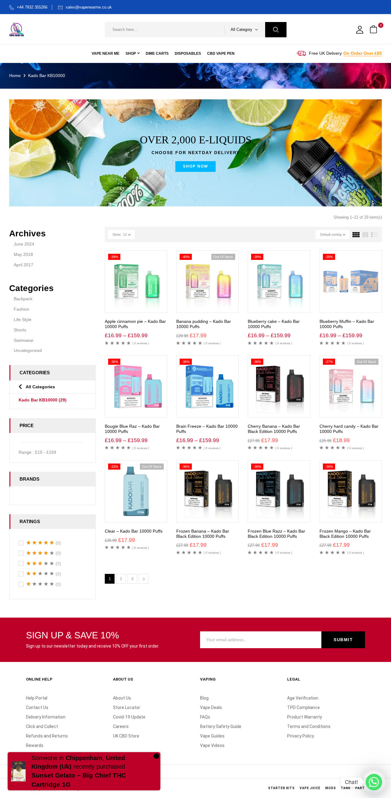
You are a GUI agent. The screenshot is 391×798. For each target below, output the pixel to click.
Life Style (22, 319)
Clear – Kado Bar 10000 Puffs (134, 531)
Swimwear (24, 340)
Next (143, 579)
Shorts (20, 329)
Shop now (195, 166)
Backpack (23, 298)
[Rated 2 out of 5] (40, 573)
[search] (276, 29)
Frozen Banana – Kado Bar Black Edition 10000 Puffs (202, 534)
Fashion (21, 309)
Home (15, 75)
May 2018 (23, 254)
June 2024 (24, 244)
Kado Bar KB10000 (43, 399)
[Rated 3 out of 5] (40, 563)
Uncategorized (28, 350)
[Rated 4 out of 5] (40, 553)
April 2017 (23, 264)
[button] (374, 30)
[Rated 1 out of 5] (40, 584)
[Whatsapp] (374, 782)
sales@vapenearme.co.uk (89, 7)
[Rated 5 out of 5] (40, 542)
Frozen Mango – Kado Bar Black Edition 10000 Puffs (345, 534)
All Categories (40, 386)
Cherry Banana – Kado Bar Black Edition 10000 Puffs (274, 429)
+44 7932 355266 (32, 7)
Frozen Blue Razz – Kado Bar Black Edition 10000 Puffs (276, 534)
